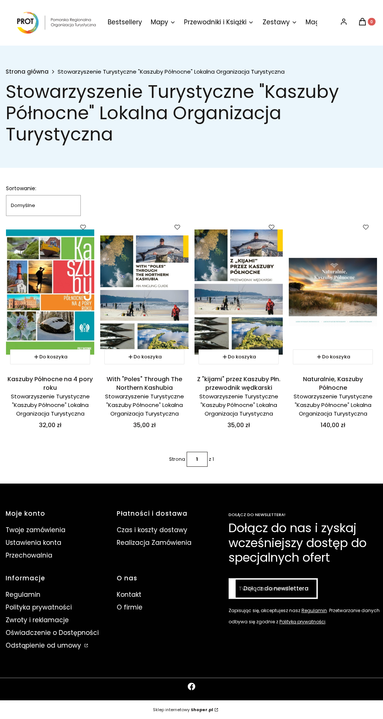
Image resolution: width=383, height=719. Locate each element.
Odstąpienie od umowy (44, 645)
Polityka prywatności (39, 607)
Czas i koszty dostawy (152, 529)
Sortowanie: (21, 188)
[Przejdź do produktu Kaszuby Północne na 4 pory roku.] (50, 292)
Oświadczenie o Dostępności (52, 632)
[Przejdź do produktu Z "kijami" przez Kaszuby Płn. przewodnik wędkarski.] (238, 292)
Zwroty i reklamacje (37, 619)
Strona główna (27, 71)
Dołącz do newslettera (276, 588)
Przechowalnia (29, 555)
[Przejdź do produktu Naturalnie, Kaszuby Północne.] (333, 292)
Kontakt (129, 594)
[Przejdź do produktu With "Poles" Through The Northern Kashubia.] (144, 292)
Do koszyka (53, 356)
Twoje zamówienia (35, 529)
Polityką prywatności (302, 621)
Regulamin (23, 594)
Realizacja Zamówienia (154, 542)
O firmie (130, 607)
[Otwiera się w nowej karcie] (191, 686)
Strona (177, 459)
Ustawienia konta (33, 542)
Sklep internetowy (183, 710)
